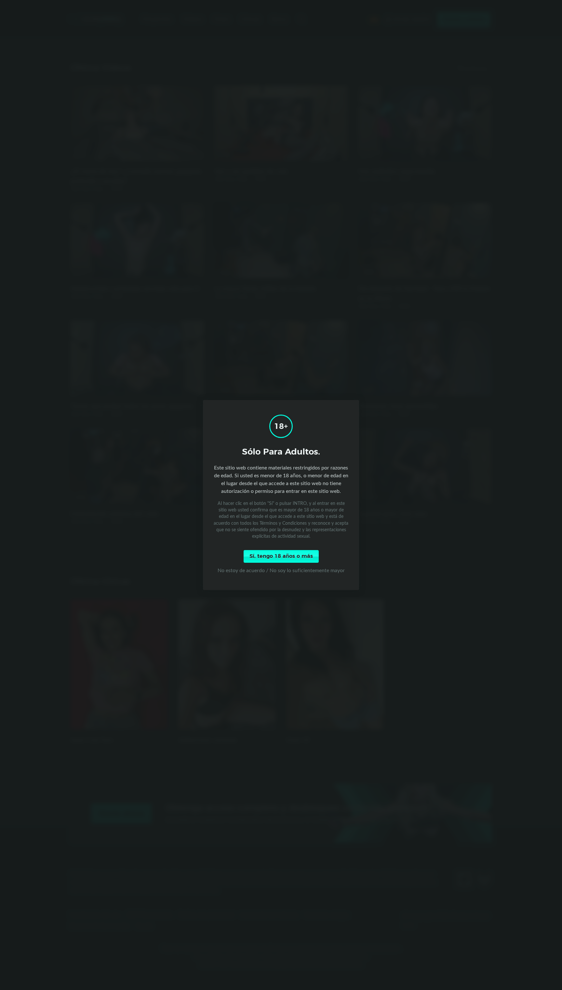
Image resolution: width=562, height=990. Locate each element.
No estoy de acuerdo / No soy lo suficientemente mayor (281, 570)
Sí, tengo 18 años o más (281, 556)
